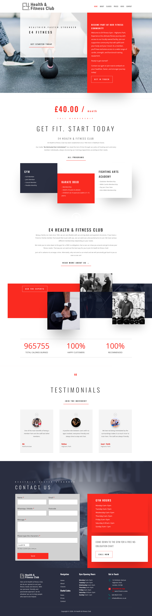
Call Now (104, 554)
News (122, 6)
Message (21, 519)
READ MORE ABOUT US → (76, 263)
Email (51, 497)
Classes (109, 6)
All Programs (76, 157)
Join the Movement (76, 401)
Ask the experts (34, 289)
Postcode (52, 508)
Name (20, 497)
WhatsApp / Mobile (25, 508)
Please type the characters (28, 536)
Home (96, 6)
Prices (116, 6)
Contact (129, 6)
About (102, 6)
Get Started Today (41, 44)
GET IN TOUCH (102, 79)
